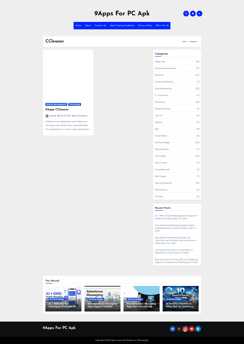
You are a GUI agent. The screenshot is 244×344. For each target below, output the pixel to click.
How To (158, 115)
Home (78, 26)
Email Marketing (162, 109)
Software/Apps (162, 142)
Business (159, 75)
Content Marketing (164, 82)
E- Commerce (161, 95)
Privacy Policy (145, 26)
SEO (157, 129)
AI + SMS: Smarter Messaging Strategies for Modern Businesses (62, 307)
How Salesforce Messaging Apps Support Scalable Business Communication (102, 307)
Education (160, 102)
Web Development (163, 183)
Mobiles (158, 122)
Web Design (160, 176)
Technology (74, 104)
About (88, 26)
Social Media (161, 136)
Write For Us (162, 26)
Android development (56, 104)
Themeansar (142, 340)
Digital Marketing (163, 88)
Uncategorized (162, 169)
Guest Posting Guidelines (122, 26)
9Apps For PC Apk (122, 14)
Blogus (130, 340)
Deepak (53, 116)
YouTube (159, 196)
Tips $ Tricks (161, 163)
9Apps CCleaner (57, 109)
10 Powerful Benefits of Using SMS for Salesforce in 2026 (179, 307)
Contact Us (100, 26)
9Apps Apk (160, 61)
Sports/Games (162, 149)
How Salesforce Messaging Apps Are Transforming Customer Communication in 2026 (176, 240)
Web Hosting (161, 190)
